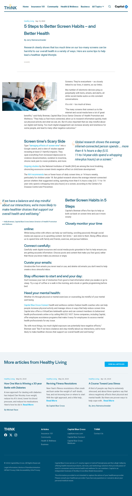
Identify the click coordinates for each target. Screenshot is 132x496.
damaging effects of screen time (44, 145)
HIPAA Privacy (9, 470)
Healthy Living (29, 21)
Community (52, 6)
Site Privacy (35, 470)
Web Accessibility (23, 470)
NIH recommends (36, 174)
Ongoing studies (31, 166)
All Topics (97, 6)
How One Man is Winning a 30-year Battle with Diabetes (23, 385)
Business (85, 6)
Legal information (11, 467)
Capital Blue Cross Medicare (75, 442)
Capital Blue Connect (76, 437)
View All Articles (116, 364)
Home (26, 6)
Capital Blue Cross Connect (36, 305)
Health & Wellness (69, 6)
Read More (28, 404)
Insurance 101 (38, 6)
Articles (45, 429)
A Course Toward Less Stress (104, 383)
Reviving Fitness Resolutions (61, 383)
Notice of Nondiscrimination (29, 467)
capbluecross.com (75, 434)
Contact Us (98, 434)
